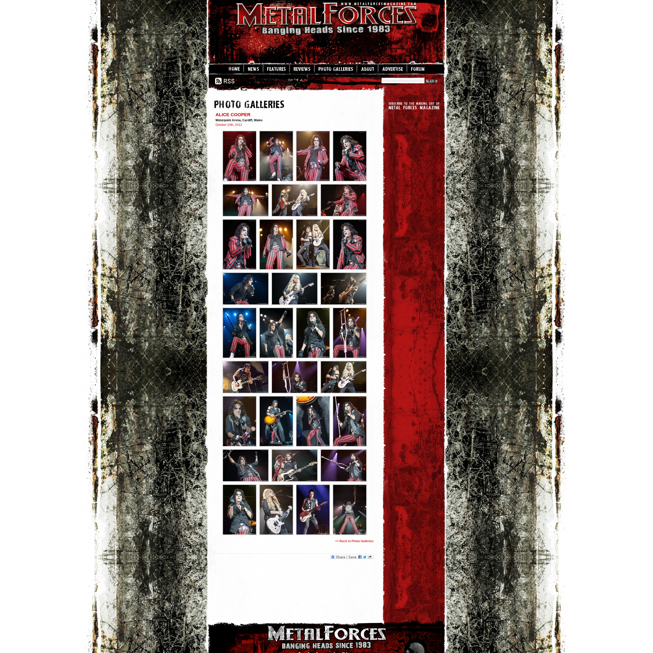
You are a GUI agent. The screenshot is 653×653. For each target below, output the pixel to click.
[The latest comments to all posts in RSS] (224, 83)
